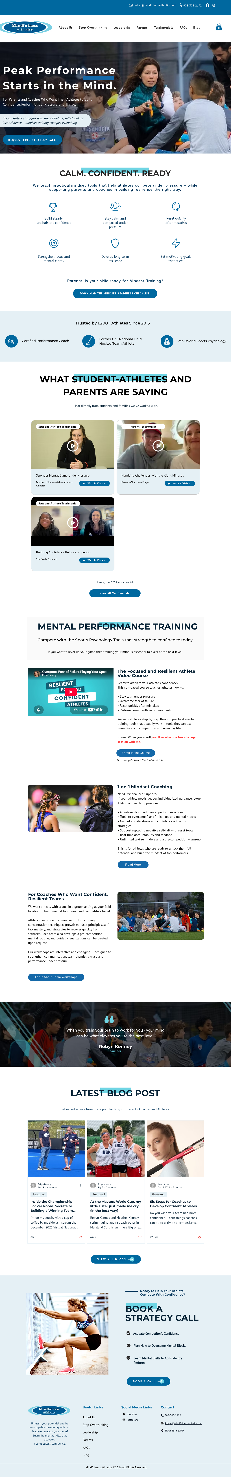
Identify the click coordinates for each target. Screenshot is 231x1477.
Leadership (90, 1432)
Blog (86, 1455)
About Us (89, 1417)
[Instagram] (214, 5)
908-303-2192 (192, 5)
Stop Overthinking (95, 1425)
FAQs (86, 1447)
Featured (39, 1194)
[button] (219, 26)
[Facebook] (207, 5)
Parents (88, 1440)
